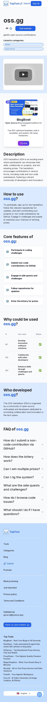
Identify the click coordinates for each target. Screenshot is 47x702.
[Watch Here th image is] (23, 74)
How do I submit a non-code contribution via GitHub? (20, 444)
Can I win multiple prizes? (22, 469)
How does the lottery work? (19, 459)
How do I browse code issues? (19, 500)
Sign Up (36, 3)
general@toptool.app (13, 615)
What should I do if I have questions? (22, 512)
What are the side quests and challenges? (22, 487)
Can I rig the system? (19, 477)
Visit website (25, 28)
